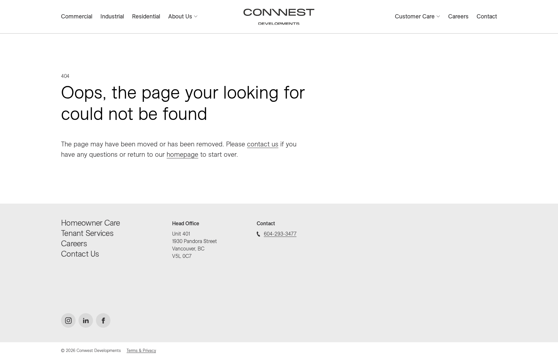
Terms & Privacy (141, 350)
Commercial (76, 16)
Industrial (112, 16)
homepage (182, 154)
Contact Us (80, 254)
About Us (180, 16)
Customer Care (415, 16)
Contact (487, 16)
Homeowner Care (90, 223)
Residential (146, 16)
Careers (458, 16)
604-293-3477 (280, 233)
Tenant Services (87, 233)
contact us (262, 144)
